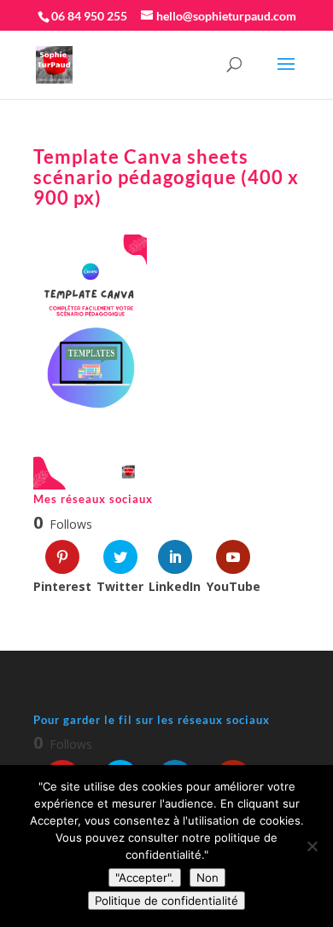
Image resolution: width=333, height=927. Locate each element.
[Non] (311, 846)
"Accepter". (144, 877)
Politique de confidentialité (166, 900)
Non (207, 877)
